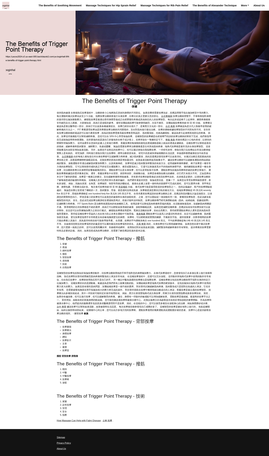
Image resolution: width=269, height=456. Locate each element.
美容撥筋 (122, 187)
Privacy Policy (64, 443)
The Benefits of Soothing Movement (60, 5)
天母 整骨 (141, 224)
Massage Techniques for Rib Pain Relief (164, 5)
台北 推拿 (170, 126)
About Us (259, 5)
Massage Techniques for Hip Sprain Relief (111, 5)
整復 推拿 (170, 140)
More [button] (244, 5)
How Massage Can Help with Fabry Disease (79, 420)
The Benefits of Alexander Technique (215, 5)
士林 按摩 (107, 420)
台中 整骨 (61, 307)
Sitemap (61, 437)
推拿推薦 (140, 214)
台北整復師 (166, 116)
